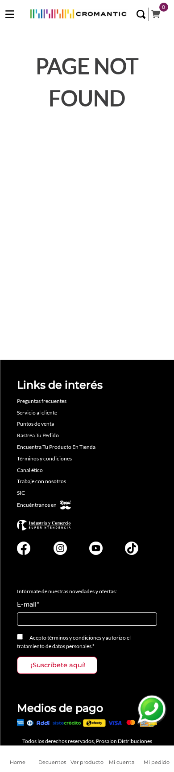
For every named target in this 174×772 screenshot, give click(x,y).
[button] (141, 14)
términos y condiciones (74, 637)
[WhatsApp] (152, 709)
